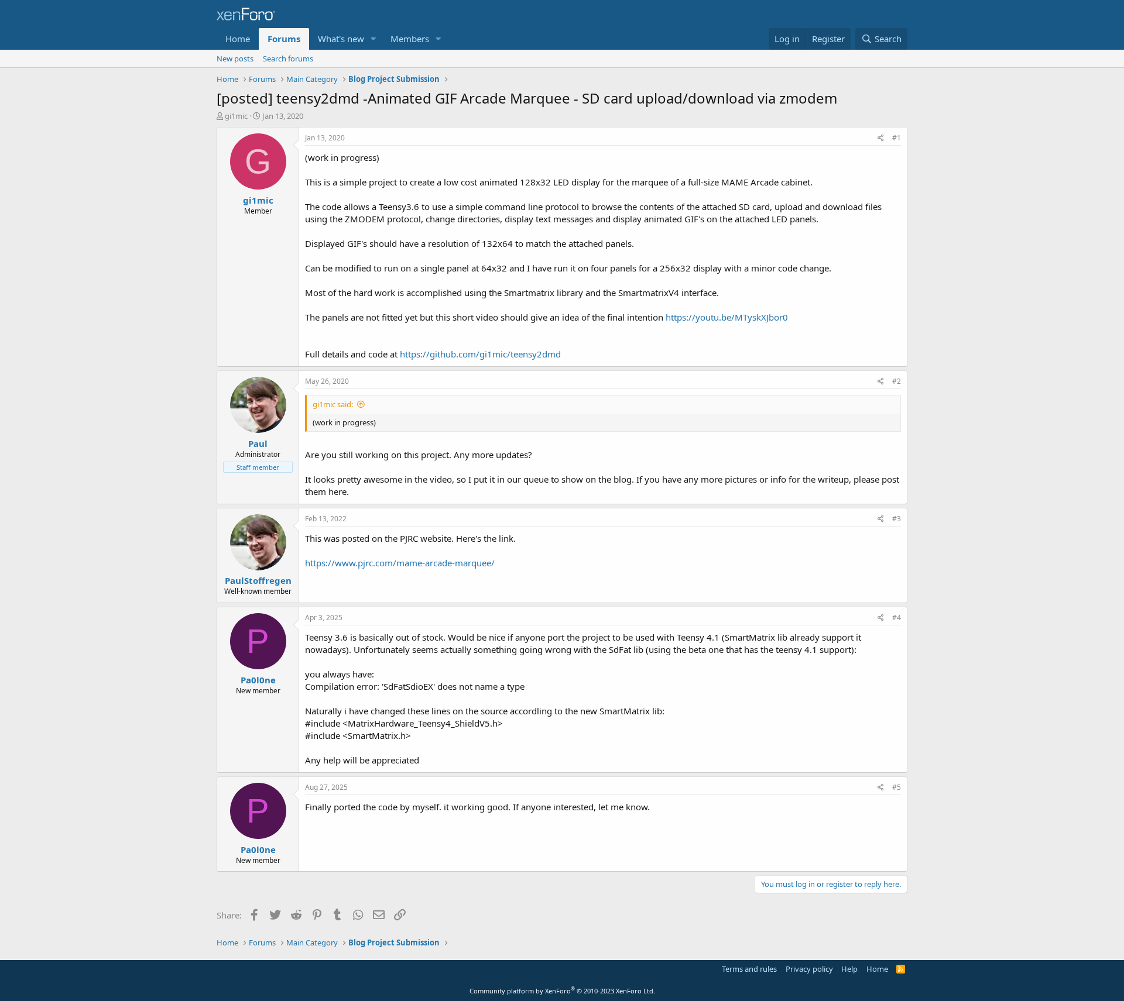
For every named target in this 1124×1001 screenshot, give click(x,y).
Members (409, 38)
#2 (896, 381)
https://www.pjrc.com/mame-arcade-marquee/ (400, 563)
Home (237, 38)
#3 (896, 519)
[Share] (880, 138)
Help (849, 969)
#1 (896, 138)
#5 (896, 787)
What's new (341, 38)
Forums (284, 38)
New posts (235, 58)
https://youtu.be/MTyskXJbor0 (727, 317)
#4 (896, 617)
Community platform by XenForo (562, 990)
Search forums (288, 58)
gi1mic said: (333, 404)
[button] (373, 39)
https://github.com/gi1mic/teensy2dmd (480, 354)
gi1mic (236, 116)
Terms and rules (749, 969)
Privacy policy (809, 969)
